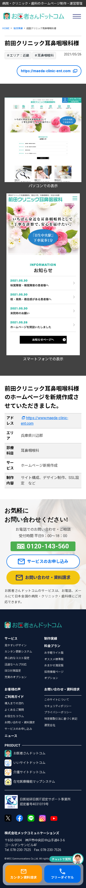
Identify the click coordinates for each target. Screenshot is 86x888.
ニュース (11, 736)
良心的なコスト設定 (17, 658)
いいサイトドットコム (29, 763)
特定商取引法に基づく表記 (60, 718)
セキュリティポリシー (58, 706)
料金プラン (52, 646)
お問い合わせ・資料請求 (47, 577)
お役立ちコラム (14, 716)
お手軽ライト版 (54, 652)
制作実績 (18, 28)
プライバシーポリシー (58, 712)
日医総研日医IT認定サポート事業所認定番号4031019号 (45, 801)
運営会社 (49, 725)
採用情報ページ (54, 671)
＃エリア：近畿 (18, 55)
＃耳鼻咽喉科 (44, 55)
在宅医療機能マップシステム (34, 781)
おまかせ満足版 (54, 665)
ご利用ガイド (14, 697)
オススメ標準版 (54, 659)
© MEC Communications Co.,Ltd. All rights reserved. (32, 858)
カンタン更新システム (18, 651)
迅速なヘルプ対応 (16, 664)
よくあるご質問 (14, 709)
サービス (11, 638)
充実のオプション (16, 677)
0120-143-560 (48, 546)
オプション (51, 678)
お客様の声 (13, 689)
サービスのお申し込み (47, 561)
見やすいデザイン (16, 645)
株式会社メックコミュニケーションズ (32, 833)
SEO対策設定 (13, 670)
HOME (5, 28)
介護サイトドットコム (29, 772)
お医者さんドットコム (29, 753)
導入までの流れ (14, 703)
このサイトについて (56, 699)
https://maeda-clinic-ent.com (46, 71)
